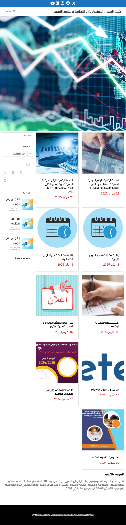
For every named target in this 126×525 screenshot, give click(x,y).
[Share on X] (5, 173)
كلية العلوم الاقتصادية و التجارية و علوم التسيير (87, 11)
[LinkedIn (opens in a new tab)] (57, 3)
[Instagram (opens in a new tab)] (62, 3)
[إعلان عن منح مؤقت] (27, 204)
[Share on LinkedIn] (5, 180)
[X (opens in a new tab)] (74, 3)
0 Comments (14, 210)
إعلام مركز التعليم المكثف (105, 457)
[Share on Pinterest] (21, 173)
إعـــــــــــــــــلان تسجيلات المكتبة (107, 324)
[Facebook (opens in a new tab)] (68, 3)
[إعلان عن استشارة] (27, 223)
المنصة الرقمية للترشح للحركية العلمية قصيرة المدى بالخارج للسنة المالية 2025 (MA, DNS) (58, 186)
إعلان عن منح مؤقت (13, 202)
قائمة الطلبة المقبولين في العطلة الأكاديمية (60, 392)
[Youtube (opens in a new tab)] (52, 3)
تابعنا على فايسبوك (22, 258)
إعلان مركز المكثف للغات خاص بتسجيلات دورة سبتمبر (58, 324)
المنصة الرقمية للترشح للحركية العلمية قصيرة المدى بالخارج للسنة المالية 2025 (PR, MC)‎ (103, 184)
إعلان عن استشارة (15, 221)
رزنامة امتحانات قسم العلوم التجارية (104, 257)
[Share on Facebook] (13, 173)
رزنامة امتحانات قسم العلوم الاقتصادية (58, 257)
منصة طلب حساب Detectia (104, 390)
